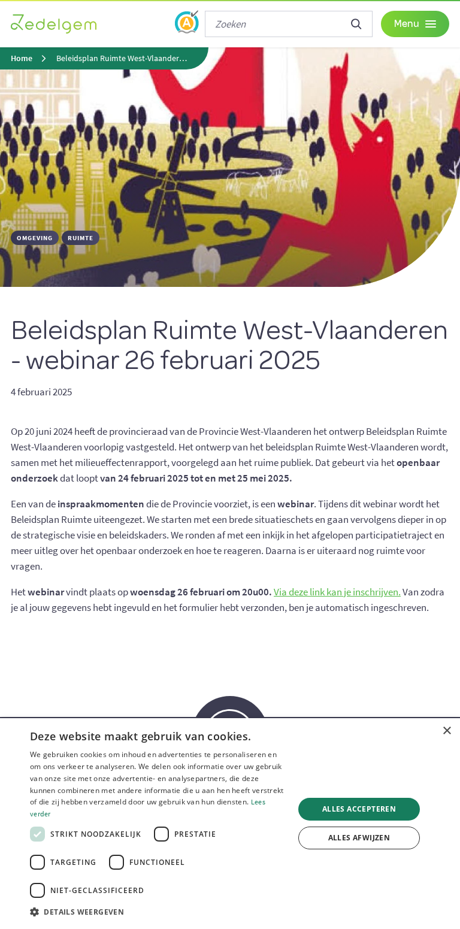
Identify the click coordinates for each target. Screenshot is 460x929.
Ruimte (80, 238)
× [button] (446, 731)
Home (21, 58)
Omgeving (35, 238)
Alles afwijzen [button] (359, 838)
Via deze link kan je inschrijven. (337, 591)
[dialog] (230, 823)
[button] (158, 912)
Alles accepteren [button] (359, 809)
